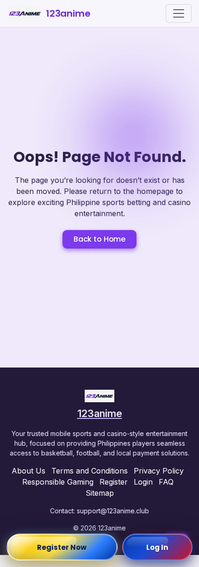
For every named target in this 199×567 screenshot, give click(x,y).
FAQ (166, 481)
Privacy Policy (159, 470)
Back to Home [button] (99, 239)
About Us (28, 470)
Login (143, 481)
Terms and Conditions (89, 470)
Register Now (62, 547)
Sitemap (100, 493)
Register (114, 481)
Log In (157, 547)
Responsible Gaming (57, 481)
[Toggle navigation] (179, 13)
